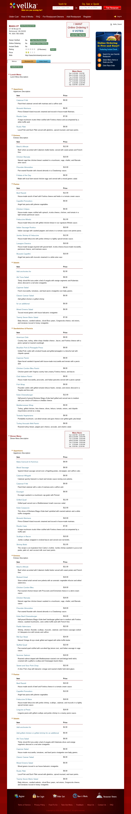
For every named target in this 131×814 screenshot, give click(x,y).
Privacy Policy (39, 805)
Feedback (80, 805)
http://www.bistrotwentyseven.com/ (38, 55)
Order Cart (14, 17)
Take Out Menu (67, 805)
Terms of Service (24, 805)
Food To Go (53, 805)
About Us (90, 805)
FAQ (38, 17)
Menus (14, 61)
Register (87, 17)
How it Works (27, 17)
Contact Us (102, 805)
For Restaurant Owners (53, 17)
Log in (119, 16)
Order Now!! (43, 61)
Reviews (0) (29, 61)
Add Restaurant (74, 17)
